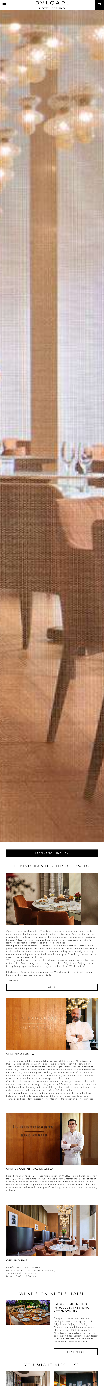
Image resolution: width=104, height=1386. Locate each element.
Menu (52, 987)
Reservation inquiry (52, 853)
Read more (75, 1352)
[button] (4, 5)
